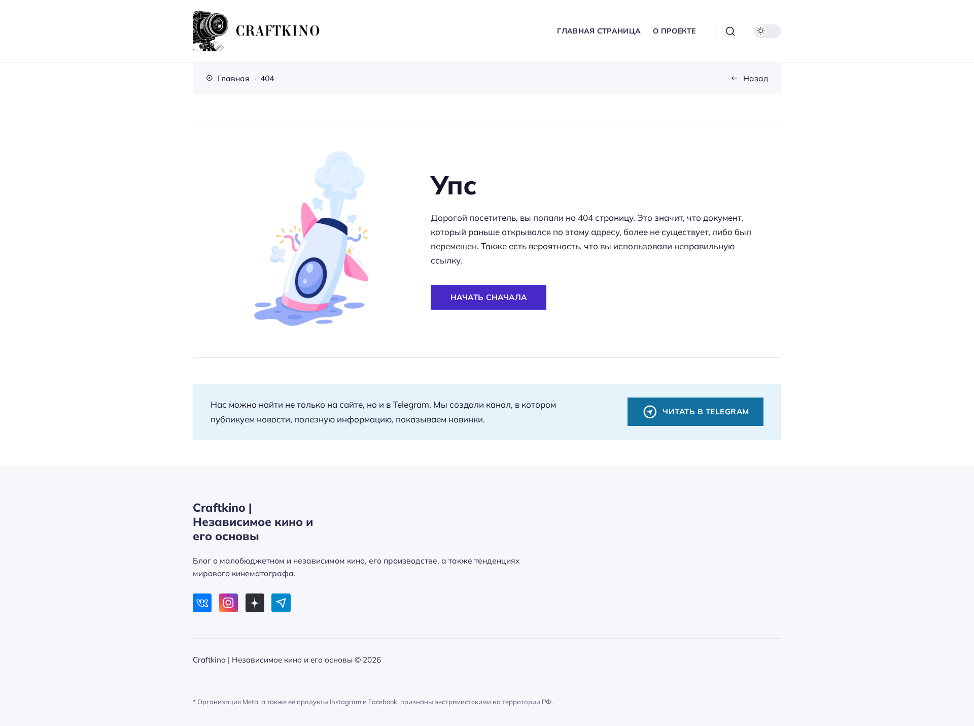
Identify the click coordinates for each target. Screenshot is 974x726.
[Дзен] (255, 602)
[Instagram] (228, 602)
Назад (756, 78)
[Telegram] (280, 602)
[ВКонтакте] (202, 602)
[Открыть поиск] (730, 31)
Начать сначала (488, 297)
